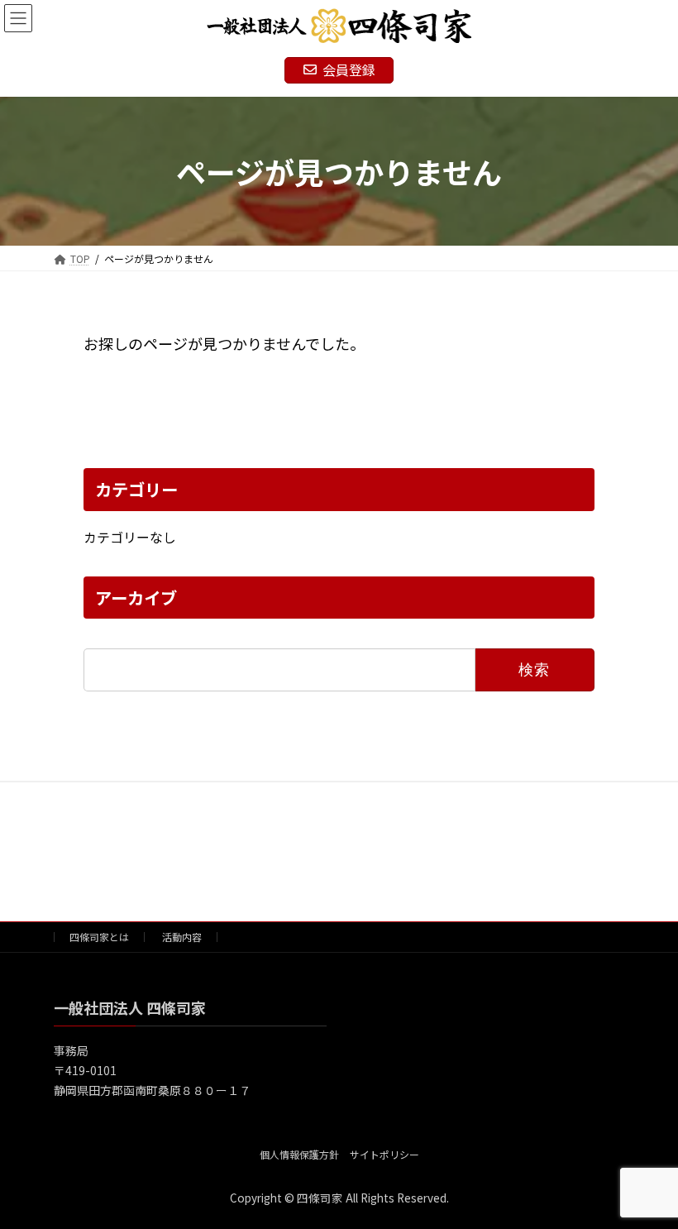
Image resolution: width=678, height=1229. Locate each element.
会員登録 (348, 69)
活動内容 (182, 937)
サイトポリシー (384, 1153)
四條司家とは (99, 937)
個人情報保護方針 (299, 1153)
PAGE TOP (646, 1176)
